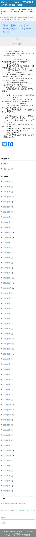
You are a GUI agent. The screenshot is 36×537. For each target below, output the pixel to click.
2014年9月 (7, 212)
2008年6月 (7, 435)
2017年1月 (7, 187)
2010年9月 (7, 359)
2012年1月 (7, 334)
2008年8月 (7, 425)
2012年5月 (7, 313)
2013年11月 (7, 237)
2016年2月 (7, 192)
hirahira (18, 39)
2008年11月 (7, 410)
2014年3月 (7, 227)
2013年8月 (7, 242)
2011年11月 (7, 344)
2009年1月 (7, 399)
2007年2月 (7, 491)
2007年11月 (7, 450)
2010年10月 (7, 354)
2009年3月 (7, 389)
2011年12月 (7, 339)
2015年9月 (7, 202)
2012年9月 (7, 293)
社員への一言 (8, 169)
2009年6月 (7, 374)
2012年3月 (7, 323)
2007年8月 (7, 465)
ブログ (5, 164)
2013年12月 (7, 232)
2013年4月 (7, 263)
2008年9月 (7, 420)
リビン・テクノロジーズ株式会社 (13, 503)
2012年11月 (7, 283)
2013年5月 (7, 258)
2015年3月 (7, 207)
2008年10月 (7, 415)
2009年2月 (7, 394)
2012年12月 (7, 278)
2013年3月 (7, 268)
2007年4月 (7, 481)
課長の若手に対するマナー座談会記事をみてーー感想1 (17, 28)
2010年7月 (7, 369)
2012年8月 (7, 298)
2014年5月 (7, 222)
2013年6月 (7, 252)
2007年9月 (7, 460)
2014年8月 (7, 217)
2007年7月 (7, 470)
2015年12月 (7, 197)
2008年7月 (7, 430)
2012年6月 (7, 308)
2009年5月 (7, 379)
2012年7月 (7, 303)
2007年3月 (7, 486)
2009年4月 (7, 384)
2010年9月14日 (18, 44)
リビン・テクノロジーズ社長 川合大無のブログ (18, 510)
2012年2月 (7, 328)
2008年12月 (7, 405)
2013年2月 (7, 273)
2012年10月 (7, 288)
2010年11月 (7, 349)
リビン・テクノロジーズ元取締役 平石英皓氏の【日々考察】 (17, 3)
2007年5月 (7, 476)
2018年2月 (7, 181)
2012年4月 (7, 318)
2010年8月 (7, 364)
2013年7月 (7, 247)
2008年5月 (7, 440)
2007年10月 (7, 455)
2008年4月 (7, 445)
